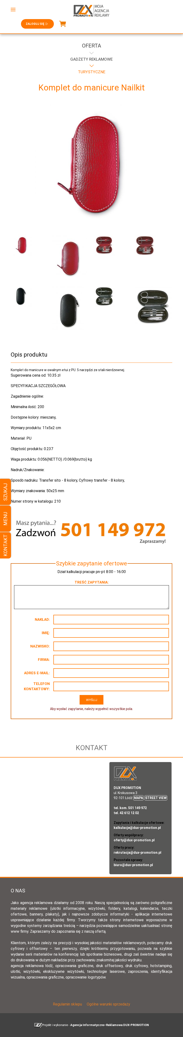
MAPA (138, 798)
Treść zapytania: (92, 582)
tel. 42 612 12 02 (126, 813)
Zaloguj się (35, 24)
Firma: (44, 660)
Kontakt (5, 545)
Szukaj (5, 492)
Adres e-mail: (37, 673)
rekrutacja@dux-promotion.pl (137, 852)
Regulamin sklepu (67, 1004)
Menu (5, 518)
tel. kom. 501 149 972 (130, 808)
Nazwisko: (40, 646)
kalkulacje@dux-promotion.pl (137, 828)
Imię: (46, 633)
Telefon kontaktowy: (37, 686)
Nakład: (42, 619)
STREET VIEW (156, 798)
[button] (13, 9)
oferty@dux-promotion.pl (134, 840)
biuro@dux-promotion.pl (133, 865)
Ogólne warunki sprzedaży (108, 1004)
